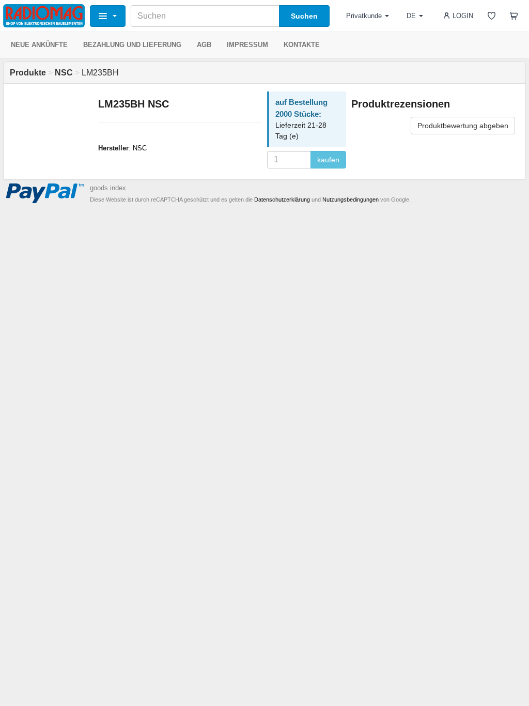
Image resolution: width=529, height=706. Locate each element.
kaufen (328, 160)
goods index (108, 188)
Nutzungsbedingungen (350, 199)
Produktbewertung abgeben (462, 125)
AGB (204, 45)
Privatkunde (364, 16)
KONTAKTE (302, 45)
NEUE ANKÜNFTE (39, 45)
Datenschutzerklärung (282, 199)
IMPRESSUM (247, 45)
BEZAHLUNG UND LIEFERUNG (132, 45)
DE (411, 16)
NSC (140, 148)
